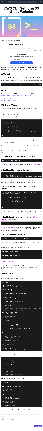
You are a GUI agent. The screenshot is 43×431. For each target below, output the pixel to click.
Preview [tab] (7, 416)
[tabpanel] (21, 421)
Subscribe (21, 62)
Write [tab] (3, 416)
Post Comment (38, 426)
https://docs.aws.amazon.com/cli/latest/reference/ (13, 100)
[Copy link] (40, 50)
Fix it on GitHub (27, 409)
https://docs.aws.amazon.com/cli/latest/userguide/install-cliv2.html (16, 95)
